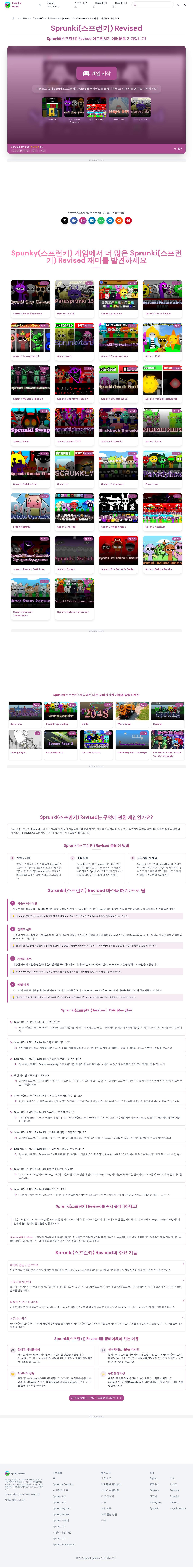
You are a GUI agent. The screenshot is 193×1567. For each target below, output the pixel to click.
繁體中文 (154, 1484)
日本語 (173, 1484)
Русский (154, 1508)
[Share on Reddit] (119, 220)
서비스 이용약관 (110, 1490)
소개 (103, 1520)
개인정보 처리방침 (111, 1484)
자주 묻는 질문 (109, 1514)
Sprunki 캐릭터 (61, 1520)
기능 (103, 1502)
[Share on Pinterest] (128, 220)
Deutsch (154, 1490)
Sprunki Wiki (59, 1538)
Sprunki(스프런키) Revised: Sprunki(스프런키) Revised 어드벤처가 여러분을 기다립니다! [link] (77, 18)
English (153, 1478)
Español (174, 1496)
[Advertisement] (96, 183)
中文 (172, 1478)
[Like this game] (175, 149)
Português (155, 1502)
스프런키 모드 (80, 4)
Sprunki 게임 (100, 4)
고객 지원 (106, 1478)
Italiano (174, 1502)
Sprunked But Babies (21, 1237)
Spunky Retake (61, 1514)
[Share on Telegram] (110, 220)
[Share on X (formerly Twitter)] (64, 220)
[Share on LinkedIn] (92, 220)
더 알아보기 (107, 1496)
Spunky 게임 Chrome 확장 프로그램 (22, 1494)
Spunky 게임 (120, 4)
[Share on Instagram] (83, 220)
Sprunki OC (59, 1526)
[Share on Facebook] (74, 220)
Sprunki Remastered (64, 1544)
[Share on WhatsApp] (101, 220)
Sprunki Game (24, 18)
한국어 (153, 1496)
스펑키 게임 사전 (62, 1532)
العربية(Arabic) (178, 1508)
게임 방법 (106, 1508)
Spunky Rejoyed (61, 1508)
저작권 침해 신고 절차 (15, 1499)
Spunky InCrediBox (53, 4)
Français (174, 1490)
